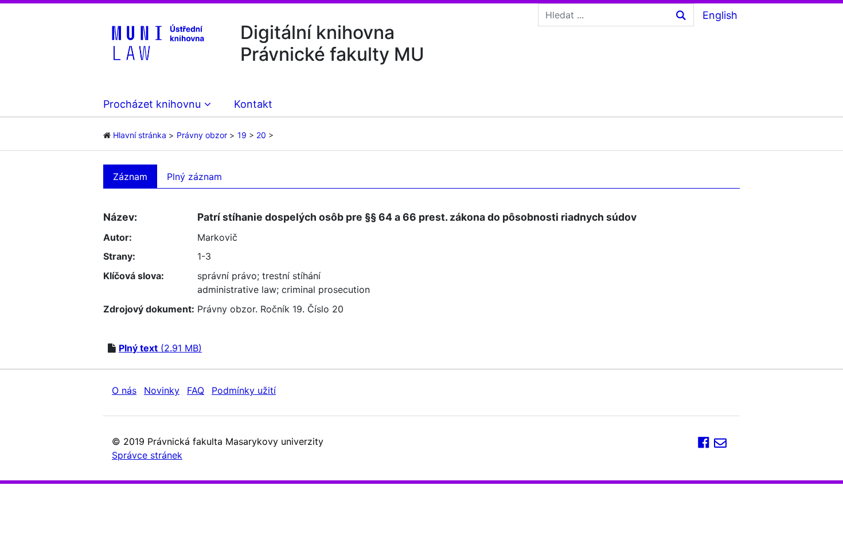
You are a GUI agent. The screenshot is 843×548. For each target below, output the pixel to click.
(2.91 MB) (160, 348)
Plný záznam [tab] (194, 176)
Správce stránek (147, 455)
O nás (124, 390)
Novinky (161, 390)
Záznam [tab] (130, 176)
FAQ (195, 390)
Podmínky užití (244, 390)
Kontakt (253, 104)
